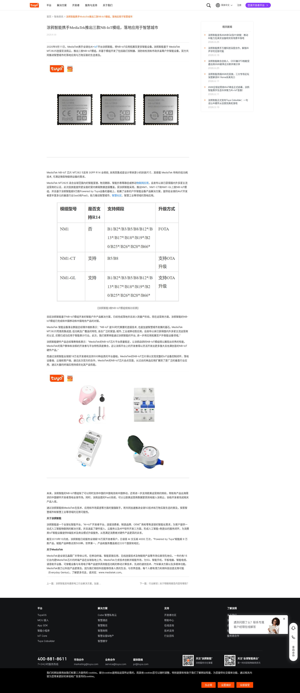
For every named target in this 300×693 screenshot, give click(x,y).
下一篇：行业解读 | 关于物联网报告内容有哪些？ (164, 583)
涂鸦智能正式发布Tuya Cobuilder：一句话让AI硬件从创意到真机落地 (228, 102)
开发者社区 (170, 614)
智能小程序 (44, 630)
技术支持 (169, 630)
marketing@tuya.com (86, 664)
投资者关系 (233, 630)
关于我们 (232, 614)
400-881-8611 (52, 659)
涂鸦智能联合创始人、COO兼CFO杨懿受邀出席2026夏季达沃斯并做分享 (228, 62)
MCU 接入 (43, 620)
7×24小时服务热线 (48, 664)
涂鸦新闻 (232, 620)
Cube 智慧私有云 (107, 614)
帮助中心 (169, 620)
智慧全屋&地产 (106, 635)
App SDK (43, 625)
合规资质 (232, 625)
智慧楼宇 (102, 640)
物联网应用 (142, 182)
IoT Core (42, 635)
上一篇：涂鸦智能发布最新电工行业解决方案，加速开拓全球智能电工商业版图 (74, 583)
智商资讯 (58, 16)
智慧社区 (117, 195)
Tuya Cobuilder (46, 640)
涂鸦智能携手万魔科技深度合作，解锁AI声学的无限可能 (228, 49)
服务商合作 (233, 635)
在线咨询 (169, 625)
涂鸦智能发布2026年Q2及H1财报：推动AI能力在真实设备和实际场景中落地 (228, 36)
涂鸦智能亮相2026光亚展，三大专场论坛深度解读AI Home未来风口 (228, 75)
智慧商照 (102, 630)
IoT (96, 46)
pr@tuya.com (140, 664)
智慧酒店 (102, 620)
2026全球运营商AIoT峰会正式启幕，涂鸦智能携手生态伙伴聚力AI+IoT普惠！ (228, 88)
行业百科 (169, 635)
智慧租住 (102, 625)
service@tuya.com (115, 664)
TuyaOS (42, 614)
